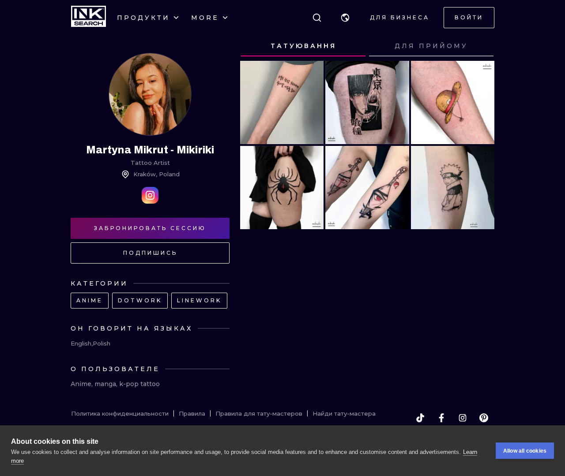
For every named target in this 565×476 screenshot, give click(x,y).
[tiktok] (420, 417)
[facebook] (441, 417)
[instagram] (462, 417)
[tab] (303, 46)
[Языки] (345, 17)
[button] (345, 17)
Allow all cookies (524, 451)
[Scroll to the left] (255, 46)
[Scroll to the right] (479, 46)
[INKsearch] (88, 17)
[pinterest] (483, 417)
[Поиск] (317, 17)
